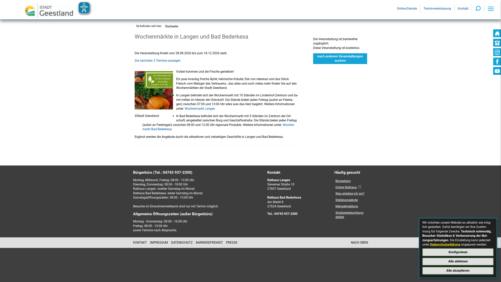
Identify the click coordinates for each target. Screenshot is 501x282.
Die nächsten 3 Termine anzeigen (157, 60)
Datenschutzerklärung (445, 244)
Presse (231, 242)
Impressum (159, 242)
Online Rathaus (346, 187)
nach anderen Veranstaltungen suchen (340, 58)
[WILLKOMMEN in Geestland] (49, 9)
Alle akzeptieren (457, 270)
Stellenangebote (346, 200)
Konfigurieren (458, 252)
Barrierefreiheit (209, 242)
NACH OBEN (359, 242)
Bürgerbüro (343, 181)
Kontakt (140, 242)
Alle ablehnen (458, 261)
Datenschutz (182, 242)
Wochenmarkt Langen (200, 108)
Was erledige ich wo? (349, 193)
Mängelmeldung (346, 206)
